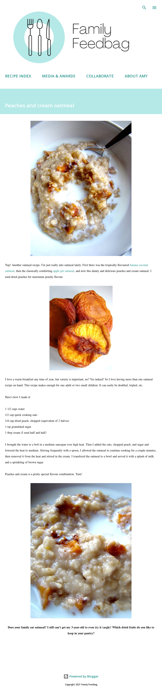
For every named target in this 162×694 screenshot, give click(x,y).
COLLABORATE (100, 76)
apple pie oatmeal (63, 271)
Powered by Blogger (84, 676)
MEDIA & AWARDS (58, 76)
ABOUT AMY (136, 76)
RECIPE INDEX (18, 76)
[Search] (144, 7)
